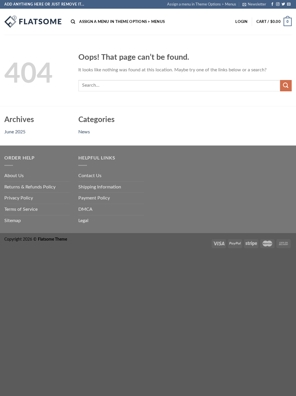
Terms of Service (21, 209)
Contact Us (89, 175)
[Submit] (286, 85)
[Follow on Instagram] (278, 4)
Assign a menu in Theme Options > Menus (201, 4)
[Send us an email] (289, 4)
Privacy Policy (18, 198)
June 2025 (14, 132)
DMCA (85, 209)
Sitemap (12, 220)
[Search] (73, 21)
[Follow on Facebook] (272, 4)
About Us (14, 175)
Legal (83, 220)
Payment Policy (94, 198)
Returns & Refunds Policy (30, 187)
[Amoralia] (33, 22)
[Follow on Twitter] (283, 4)
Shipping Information (99, 187)
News (84, 132)
